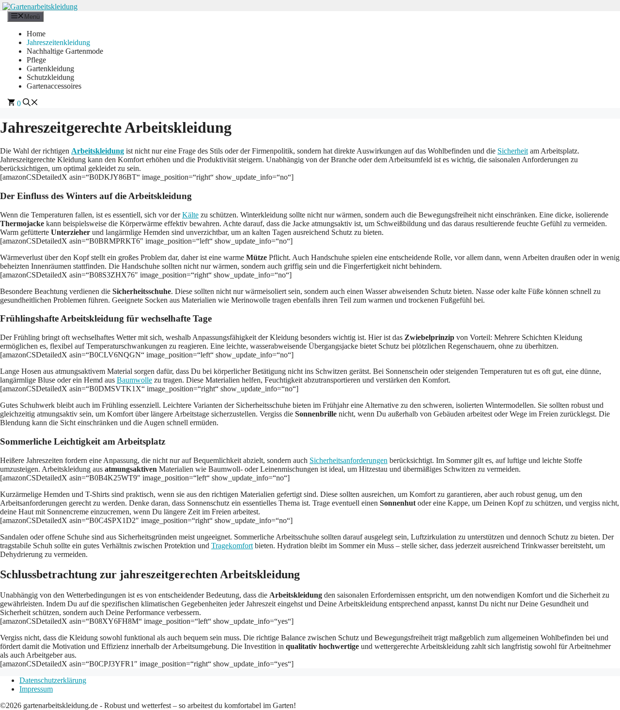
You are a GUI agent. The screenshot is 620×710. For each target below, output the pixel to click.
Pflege (36, 60)
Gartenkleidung (50, 68)
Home (36, 34)
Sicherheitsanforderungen (349, 460)
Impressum (36, 689)
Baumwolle (134, 380)
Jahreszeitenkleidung (58, 42)
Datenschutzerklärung (52, 680)
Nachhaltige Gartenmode (65, 51)
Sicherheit (512, 151)
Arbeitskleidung (97, 151)
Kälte (190, 215)
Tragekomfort (232, 545)
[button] (30, 103)
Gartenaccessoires (54, 86)
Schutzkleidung (50, 77)
